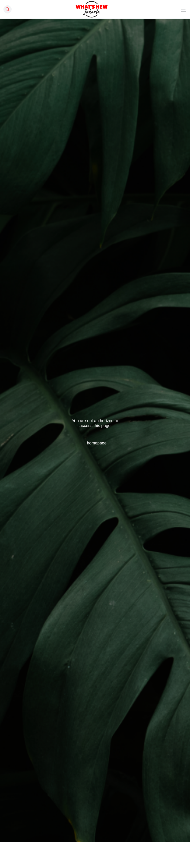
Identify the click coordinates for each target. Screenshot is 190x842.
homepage (97, 443)
